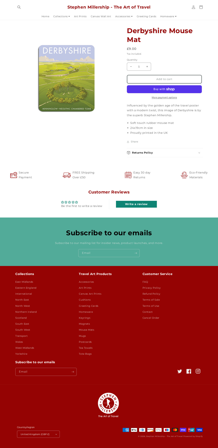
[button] (19, 7)
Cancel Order (151, 317)
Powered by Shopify (193, 436)
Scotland (21, 317)
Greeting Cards (88, 305)
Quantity (132, 59)
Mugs (82, 335)
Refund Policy (151, 293)
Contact (148, 311)
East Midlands (24, 281)
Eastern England (25, 287)
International (23, 293)
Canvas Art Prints (90, 293)
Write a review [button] (136, 204)
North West (22, 305)
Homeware (86, 311)
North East (22, 299)
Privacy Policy (152, 287)
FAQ (145, 281)
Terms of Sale (151, 299)
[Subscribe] (135, 253)
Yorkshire (21, 353)
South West (22, 329)
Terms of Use (151, 305)
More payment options (164, 97)
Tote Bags (85, 353)
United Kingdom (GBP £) (35, 434)
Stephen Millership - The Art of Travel (164, 436)
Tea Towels (85, 347)
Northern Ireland (26, 311)
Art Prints (85, 287)
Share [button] (134, 141)
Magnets (84, 323)
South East (22, 323)
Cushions (85, 299)
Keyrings (84, 317)
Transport (21, 335)
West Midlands (24, 347)
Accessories (86, 281)
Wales (19, 341)
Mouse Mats (86, 329)
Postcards (85, 341)
